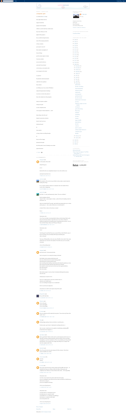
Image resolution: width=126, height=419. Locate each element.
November (78, 67)
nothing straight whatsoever (80, 129)
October (77, 69)
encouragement (78, 94)
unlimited (77, 112)
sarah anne (42, 179)
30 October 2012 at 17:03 (47, 189)
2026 (75, 39)
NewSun (76, 133)
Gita (40, 320)
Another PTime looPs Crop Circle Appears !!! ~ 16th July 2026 (81, 155)
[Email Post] (41, 152)
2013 (75, 56)
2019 (75, 45)
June (77, 77)
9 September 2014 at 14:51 (47, 224)
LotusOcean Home (76, 33)
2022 (75, 41)
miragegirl (42, 159)
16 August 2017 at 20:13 (46, 331)
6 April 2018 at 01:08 (45, 353)
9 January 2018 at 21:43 (46, 344)
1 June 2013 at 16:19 (45, 213)
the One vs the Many (79, 86)
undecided (42, 348)
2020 (75, 43)
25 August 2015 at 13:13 (46, 297)
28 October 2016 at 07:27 (47, 308)
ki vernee (41, 311)
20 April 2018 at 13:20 (46, 362)
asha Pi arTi (42, 192)
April (77, 81)
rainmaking (77, 114)
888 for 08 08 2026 (76, 150)
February (77, 135)
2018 (75, 47)
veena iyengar (42, 356)
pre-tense (77, 101)
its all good (77, 107)
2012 (75, 58)
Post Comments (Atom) (46, 411)
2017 (75, 49)
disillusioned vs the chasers (80, 99)
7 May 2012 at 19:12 (45, 175)
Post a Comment (39, 406)
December (78, 65)
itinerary (77, 118)
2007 (75, 142)
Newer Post (38, 409)
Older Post (69, 409)
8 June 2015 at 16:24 (45, 290)
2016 (75, 51)
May (77, 79)
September (78, 71)
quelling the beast (78, 96)
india (44, 16)
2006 (75, 144)
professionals (77, 84)
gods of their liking (79, 108)
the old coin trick (78, 97)
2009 (75, 64)
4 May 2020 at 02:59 (45, 403)
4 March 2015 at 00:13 (46, 247)
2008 (75, 140)
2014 (75, 54)
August (77, 73)
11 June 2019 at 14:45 (45, 387)
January (77, 137)
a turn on (77, 125)
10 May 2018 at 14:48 (45, 372)
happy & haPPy (78, 120)
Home (54, 409)
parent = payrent (78, 127)
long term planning (79, 88)
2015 (75, 53)
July (76, 75)
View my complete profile (79, 27)
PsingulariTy (42, 294)
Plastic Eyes (77, 110)
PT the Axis (84, 14)
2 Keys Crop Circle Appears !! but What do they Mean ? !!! (80, 152)
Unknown (42, 301)
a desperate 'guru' (41, 13)
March (77, 83)
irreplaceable (77, 92)
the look (76, 124)
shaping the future (78, 90)
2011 (75, 60)
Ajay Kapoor (42, 334)
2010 (75, 62)
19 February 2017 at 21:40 (47, 316)
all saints (77, 116)
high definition (78, 122)
